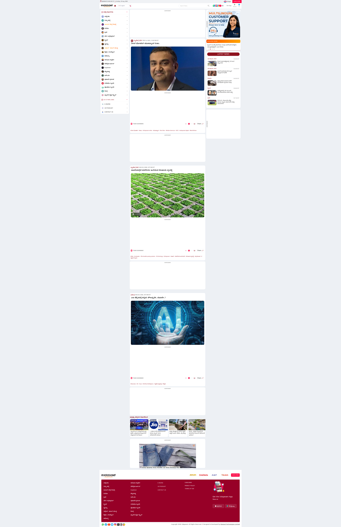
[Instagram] (115, 524)
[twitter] (118, 524)
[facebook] (105, 524)
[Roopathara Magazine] (203, 475)
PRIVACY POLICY (190, 486)
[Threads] (121, 524)
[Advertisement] (167, 24)
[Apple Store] (218, 506)
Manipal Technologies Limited (230, 524)
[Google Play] (230, 506)
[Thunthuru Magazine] (224, 475)
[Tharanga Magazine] (192, 475)
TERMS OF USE (189, 489)
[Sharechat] (124, 524)
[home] (107, 5)
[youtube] (109, 524)
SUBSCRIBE (237, 1)
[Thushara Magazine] (214, 475)
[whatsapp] (102, 524)
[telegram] (112, 524)
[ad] (224, 24)
